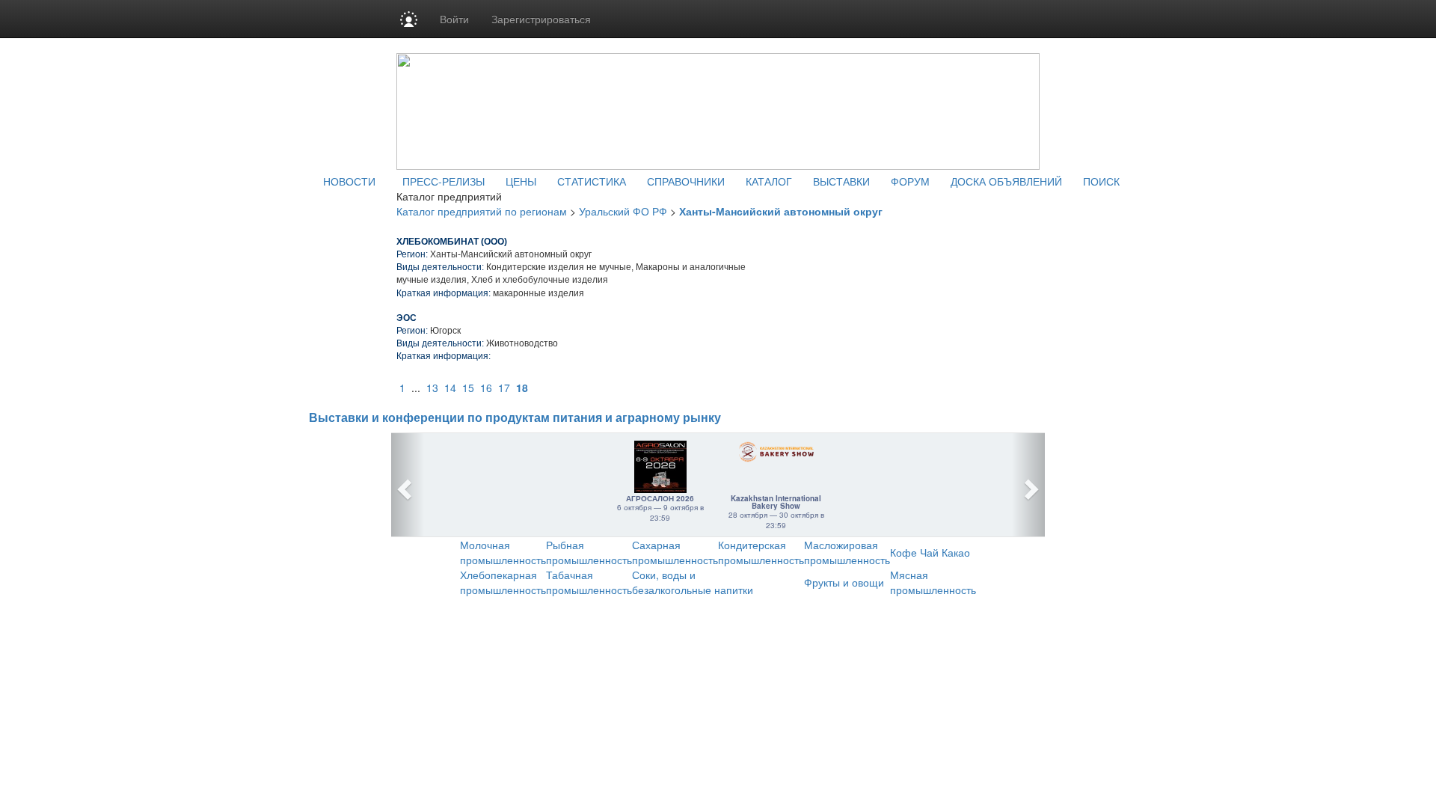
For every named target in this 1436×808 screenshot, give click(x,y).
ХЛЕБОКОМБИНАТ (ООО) (451, 241)
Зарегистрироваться (541, 18)
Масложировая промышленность (847, 552)
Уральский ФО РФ (623, 210)
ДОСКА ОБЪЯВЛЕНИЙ (1006, 181)
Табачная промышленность (589, 582)
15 (468, 387)
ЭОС (406, 318)
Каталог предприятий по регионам (481, 210)
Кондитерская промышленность (761, 552)
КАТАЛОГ (769, 181)
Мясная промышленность (933, 582)
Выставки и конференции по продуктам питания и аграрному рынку (515, 417)
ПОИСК (1101, 181)
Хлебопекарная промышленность (503, 582)
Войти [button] (454, 18)
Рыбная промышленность (589, 552)
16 (486, 387)
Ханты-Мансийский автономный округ (781, 210)
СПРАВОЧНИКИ (686, 181)
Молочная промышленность (503, 552)
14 (450, 387)
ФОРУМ (910, 181)
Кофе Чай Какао (930, 552)
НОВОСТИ (349, 181)
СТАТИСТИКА (591, 181)
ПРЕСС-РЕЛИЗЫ (443, 181)
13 (432, 387)
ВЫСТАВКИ (841, 181)
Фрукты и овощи (844, 582)
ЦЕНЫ (521, 181)
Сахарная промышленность (675, 552)
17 (504, 387)
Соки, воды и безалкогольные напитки (692, 582)
